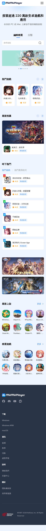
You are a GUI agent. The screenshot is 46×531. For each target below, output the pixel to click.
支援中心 (5, 476)
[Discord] (9, 401)
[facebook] (3, 401)
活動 (4, 453)
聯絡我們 (5, 471)
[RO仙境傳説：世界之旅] (23, 266)
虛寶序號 (5, 458)
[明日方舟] (23, 285)
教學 (4, 448)
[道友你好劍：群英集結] (23, 58)
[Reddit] (20, 401)
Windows (5, 420)
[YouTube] (14, 401)
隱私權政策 (6, 488)
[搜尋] (39, 42)
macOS (5, 430)
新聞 (4, 443)
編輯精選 (18, 35)
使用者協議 (6, 493)
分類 (30, 35)
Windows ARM (8, 425)
